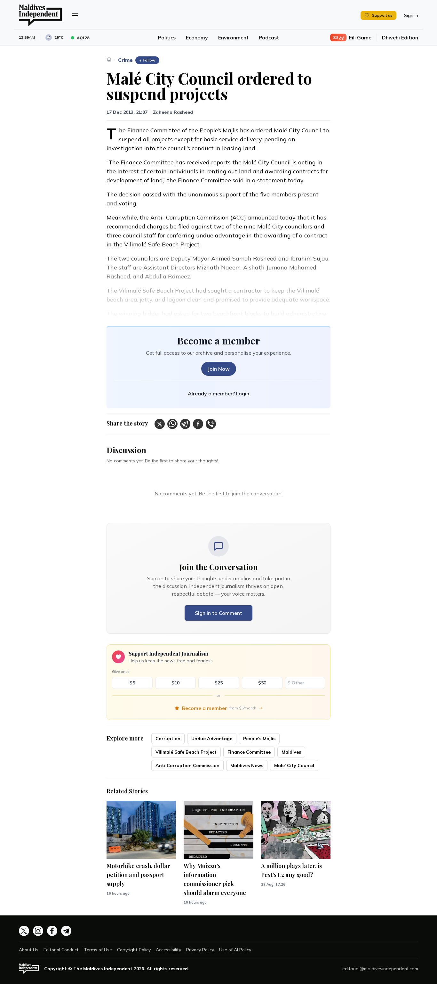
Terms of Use (98, 950)
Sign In (411, 15)
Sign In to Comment (218, 613)
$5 (132, 683)
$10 (175, 683)
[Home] (109, 59)
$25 (219, 683)
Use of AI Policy (235, 950)
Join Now (219, 369)
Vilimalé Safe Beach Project (186, 752)
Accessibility (168, 950)
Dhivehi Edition (400, 37)
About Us (28, 950)
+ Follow (147, 60)
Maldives (291, 752)
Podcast (269, 37)
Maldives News (246, 765)
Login (242, 393)
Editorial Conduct (61, 950)
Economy (197, 37)
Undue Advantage (211, 738)
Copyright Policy (134, 950)
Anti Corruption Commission (187, 765)
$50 (262, 683)
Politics (167, 37)
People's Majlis (259, 738)
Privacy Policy (200, 950)
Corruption (167, 738)
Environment (233, 37)
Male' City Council (294, 765)
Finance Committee (249, 752)
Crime (125, 60)
